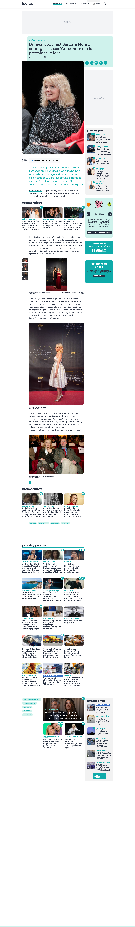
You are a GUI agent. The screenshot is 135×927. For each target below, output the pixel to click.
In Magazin (53, 318)
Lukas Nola (55, 523)
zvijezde (27, 711)
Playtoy (96, 1)
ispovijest (65, 523)
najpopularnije (96, 700)
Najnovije (84, 4)
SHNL (98, 4)
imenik (89, 1)
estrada (27, 707)
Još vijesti (97, 776)
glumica (33, 523)
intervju (27, 714)
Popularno (71, 4)
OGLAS (67, 22)
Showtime (57, 4)
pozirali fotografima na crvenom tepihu (49, 196)
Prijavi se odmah (99, 275)
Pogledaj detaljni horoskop (99, 233)
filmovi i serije (29, 703)
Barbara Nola (43, 523)
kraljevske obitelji (31, 699)
